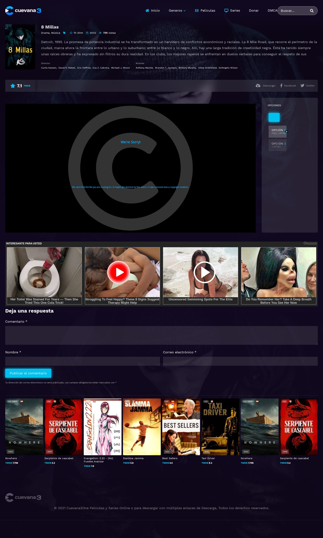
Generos (175, 10)
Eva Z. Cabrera (101, 67)
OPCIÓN (279, 131)
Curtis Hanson (48, 67)
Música (55, 32)
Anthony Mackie (144, 67)
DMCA (272, 10)
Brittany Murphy (187, 67)
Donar (254, 10)
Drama (45, 32)
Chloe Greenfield (207, 67)
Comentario (16, 321)
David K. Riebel (67, 67)
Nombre (13, 352)
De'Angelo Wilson (228, 67)
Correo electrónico (179, 352)
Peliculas (208, 10)
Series (235, 10)
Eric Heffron (84, 67)
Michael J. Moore (120, 67)
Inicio (155, 10)
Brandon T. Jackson (165, 67)
